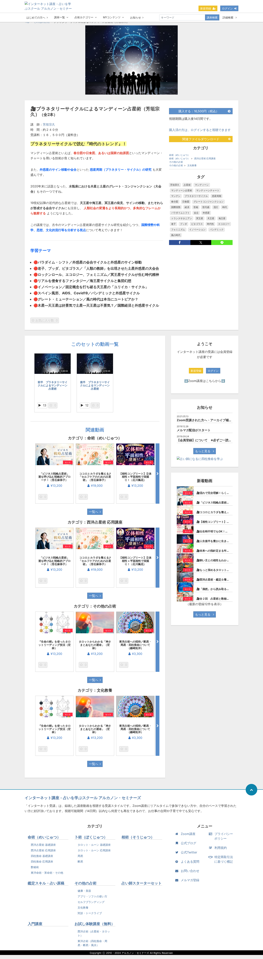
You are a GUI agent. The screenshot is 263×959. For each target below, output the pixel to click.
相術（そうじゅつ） (137, 837)
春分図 (174, 201)
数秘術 (35, 867)
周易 (80, 855)
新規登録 (205, 8)
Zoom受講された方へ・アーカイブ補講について (210, 420)
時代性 (210, 223)
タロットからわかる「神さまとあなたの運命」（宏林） (95, 645)
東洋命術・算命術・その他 (47, 872)
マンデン (175, 196)
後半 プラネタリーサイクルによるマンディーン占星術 (95, 385)
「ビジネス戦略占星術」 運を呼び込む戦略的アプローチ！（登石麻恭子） (55, 477)
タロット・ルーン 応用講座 (94, 850)
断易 (80, 861)
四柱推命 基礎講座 (42, 855)
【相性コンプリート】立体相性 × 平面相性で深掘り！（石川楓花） (135, 477)
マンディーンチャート (207, 190)
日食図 (185, 201)
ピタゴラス (197, 223)
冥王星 (199, 218)
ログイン (227, 8)
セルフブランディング (91, 902)
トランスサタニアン (181, 218)
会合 (196, 212)
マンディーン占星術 (181, 190)
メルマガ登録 (190, 880)
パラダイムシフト (180, 212)
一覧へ (93, 512)
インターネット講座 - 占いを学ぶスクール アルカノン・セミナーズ (83, 797)
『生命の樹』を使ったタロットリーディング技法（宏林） (54, 645)
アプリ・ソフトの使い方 (92, 896)
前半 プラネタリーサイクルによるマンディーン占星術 (52, 385)
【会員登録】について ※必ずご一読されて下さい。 (213, 440)
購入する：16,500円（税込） (198, 111)
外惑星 (206, 212)
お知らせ (135, 17)
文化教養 (192, 165)
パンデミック (217, 229)
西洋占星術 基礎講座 (43, 844)
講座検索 (212, 17)
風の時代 (175, 235)
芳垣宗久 (49, 124)
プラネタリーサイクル (196, 196)
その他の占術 (176, 161)
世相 (195, 207)
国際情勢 (175, 207)
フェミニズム (178, 229)
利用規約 (220, 848)
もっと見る (203, 451)
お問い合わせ (190, 871)
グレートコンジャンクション (208, 201)
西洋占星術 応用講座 (205, 158)
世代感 (205, 207)
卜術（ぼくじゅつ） (91, 837)
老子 (173, 223)
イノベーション (197, 229)
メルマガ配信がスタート (194, 430)
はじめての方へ (35, 17)
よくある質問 (190, 861)
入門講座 (35, 924)
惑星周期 (216, 196)
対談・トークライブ (90, 913)
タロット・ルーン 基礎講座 (94, 844)
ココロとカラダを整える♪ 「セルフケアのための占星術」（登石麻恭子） (96, 477)
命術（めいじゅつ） (179, 155)
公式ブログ (188, 843)
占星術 (187, 184)
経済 (187, 207)
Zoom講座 (188, 834)
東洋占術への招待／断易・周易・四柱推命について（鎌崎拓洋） (135, 645)
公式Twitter (189, 852)
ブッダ (183, 223)
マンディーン (202, 184)
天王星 (210, 218)
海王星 (222, 218)
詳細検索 (228, 17)
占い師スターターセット (141, 883)
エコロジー (224, 223)
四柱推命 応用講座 (42, 861)
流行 (216, 207)
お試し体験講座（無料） (95, 924)
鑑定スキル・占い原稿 (46, 883)
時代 (224, 207)
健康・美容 (84, 890)
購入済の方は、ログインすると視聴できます (200, 130)
